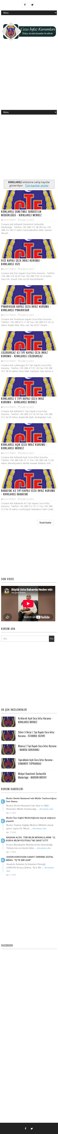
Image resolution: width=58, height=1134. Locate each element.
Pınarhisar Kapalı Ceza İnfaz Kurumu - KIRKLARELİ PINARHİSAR (26, 308)
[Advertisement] (29, 78)
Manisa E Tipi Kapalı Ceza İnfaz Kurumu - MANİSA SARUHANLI (37, 747)
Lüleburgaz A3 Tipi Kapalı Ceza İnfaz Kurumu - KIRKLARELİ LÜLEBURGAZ (24, 354)
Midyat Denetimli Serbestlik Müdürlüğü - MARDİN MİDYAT (32, 775)
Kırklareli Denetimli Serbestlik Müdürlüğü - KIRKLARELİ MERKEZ (21, 213)
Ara (51, 638)
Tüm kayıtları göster (37, 185)
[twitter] (32, 5)
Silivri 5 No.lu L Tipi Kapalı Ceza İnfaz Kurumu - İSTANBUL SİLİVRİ (36, 734)
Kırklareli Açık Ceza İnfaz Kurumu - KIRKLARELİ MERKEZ (24, 446)
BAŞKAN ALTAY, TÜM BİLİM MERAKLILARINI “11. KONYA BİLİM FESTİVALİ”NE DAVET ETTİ (31, 839)
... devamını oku (45, 809)
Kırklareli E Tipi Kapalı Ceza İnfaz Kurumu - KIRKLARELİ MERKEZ (22, 400)
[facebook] (25, 5)
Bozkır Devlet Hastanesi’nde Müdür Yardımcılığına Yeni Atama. (31, 800)
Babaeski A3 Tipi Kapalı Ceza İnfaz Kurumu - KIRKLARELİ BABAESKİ (28, 492)
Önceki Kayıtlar (45, 522)
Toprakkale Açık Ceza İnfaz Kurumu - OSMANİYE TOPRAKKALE (36, 761)
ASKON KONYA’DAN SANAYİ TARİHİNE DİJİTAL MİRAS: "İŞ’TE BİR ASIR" (29, 858)
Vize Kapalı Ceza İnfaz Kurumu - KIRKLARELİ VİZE (21, 262)
